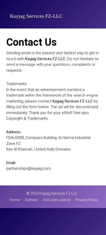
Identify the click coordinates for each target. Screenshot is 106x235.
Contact (31, 200)
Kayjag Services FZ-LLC (36, 17)
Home (15, 200)
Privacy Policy (86, 200)
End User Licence (56, 200)
